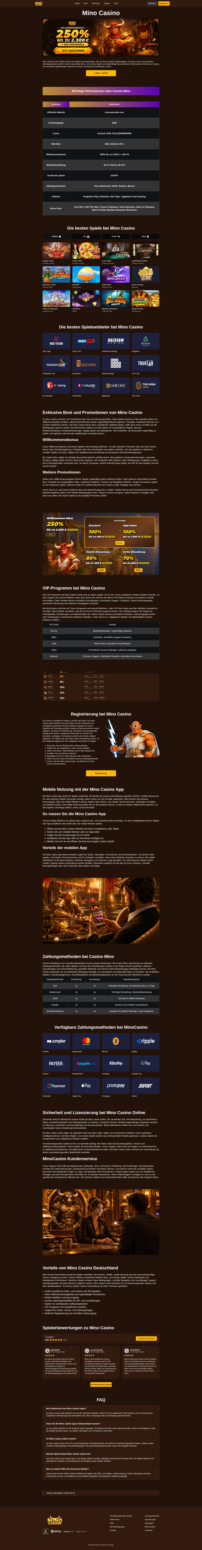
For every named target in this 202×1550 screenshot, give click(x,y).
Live (84, 236)
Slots (144, 236)
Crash (114, 236)
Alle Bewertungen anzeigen (101, 1384)
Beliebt (55, 236)
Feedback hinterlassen (146, 1338)
